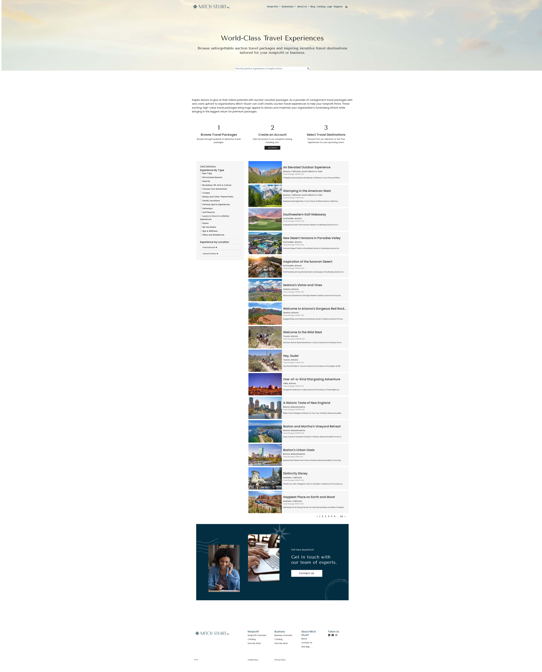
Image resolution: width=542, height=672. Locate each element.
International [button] (209, 247)
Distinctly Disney (295, 473)
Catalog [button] (321, 6)
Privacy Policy (280, 660)
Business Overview (283, 635)
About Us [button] (302, 6)
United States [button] (209, 253)
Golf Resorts (208, 212)
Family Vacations (211, 200)
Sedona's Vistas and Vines (302, 285)
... (337, 516)
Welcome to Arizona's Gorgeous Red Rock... (314, 309)
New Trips (207, 173)
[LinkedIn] (329, 635)
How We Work (254, 643)
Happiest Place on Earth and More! (309, 497)
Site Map (305, 646)
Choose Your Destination (214, 189)
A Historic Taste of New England (306, 403)
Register (338, 6)
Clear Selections (208, 166)
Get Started (272, 148)
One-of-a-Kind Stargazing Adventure (311, 379)
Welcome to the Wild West (302, 332)
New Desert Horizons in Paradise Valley (312, 238)
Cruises (206, 193)
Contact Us (306, 642)
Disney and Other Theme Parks (217, 196)
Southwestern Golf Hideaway (304, 214)
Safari (205, 223)
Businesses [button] (288, 6)
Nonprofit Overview (257, 635)
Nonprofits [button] (273, 6)
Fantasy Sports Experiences (216, 204)
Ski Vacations (209, 227)
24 (341, 516)
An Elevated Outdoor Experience (306, 167)
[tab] (221, 246)
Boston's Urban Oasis (299, 450)
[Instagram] (336, 635)
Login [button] (329, 6)
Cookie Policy (253, 660)
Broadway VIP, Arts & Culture (216, 185)
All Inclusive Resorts (212, 177)
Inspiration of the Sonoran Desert (307, 262)
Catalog (252, 639)
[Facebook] (333, 635)
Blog (313, 6)
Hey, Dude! (291, 356)
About (304, 638)
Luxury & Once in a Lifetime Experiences (214, 218)
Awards (206, 181)
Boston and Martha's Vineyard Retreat (312, 426)
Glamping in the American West (307, 191)
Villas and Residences (213, 235)
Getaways (207, 208)
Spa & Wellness (210, 231)
